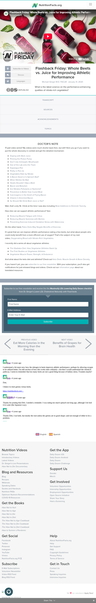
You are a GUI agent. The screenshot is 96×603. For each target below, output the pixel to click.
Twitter (5, 543)
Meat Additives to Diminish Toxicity (70, 206)
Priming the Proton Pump (21, 158)
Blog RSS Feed (8, 577)
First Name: (13, 299)
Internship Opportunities (60, 489)
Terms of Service (57, 558)
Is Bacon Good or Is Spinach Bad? (24, 176)
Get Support (55, 546)
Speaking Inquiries (58, 574)
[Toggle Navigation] (90, 4)
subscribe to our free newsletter (42, 264)
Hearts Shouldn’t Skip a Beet (22, 182)
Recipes (5, 479)
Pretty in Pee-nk (17, 170)
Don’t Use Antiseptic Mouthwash (24, 161)
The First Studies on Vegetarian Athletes (27, 251)
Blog (4, 476)
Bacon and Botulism (18, 185)
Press (52, 571)
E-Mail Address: (15, 310)
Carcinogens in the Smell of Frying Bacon (28, 194)
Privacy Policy (56, 555)
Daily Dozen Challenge (60, 463)
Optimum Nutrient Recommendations (18, 494)
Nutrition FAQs (8, 491)
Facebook (6, 540)
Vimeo (5, 555)
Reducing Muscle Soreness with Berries (27, 219)
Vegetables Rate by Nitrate (21, 173)
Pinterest (6, 546)
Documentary (15, 466)
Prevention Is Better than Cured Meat (26, 191)
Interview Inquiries (58, 577)
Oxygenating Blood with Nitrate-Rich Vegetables (32, 238)
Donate (53, 473)
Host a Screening (57, 501)
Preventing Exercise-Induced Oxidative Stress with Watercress (37, 222)
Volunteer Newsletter (11, 571)
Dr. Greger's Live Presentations (15, 463)
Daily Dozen (55, 460)
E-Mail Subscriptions (11, 568)
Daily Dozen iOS (57, 454)
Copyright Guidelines (59, 552)
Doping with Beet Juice (20, 155)
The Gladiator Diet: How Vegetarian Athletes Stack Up (33, 248)
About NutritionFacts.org (60, 540)
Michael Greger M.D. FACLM (54, 81)
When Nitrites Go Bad (19, 179)
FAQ (52, 549)
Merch (52, 476)
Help (52, 543)
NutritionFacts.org (50, 5)
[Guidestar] (3, 591)
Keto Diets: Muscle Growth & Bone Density (71, 259)
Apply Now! (88, 593)
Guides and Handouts (11, 488)
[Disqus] (48, 390)
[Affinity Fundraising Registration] (8, 591)
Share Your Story (57, 498)
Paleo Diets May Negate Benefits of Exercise (41, 227)
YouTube (5, 552)
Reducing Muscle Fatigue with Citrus (26, 216)
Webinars (6, 482)
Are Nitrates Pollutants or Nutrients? (25, 188)
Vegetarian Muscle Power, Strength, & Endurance (31, 254)
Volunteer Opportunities (60, 486)
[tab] (48, 100)
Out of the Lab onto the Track (23, 164)
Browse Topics (8, 454)
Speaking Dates (9, 485)
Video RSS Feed (9, 574)
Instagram (6, 549)
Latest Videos (8, 460)
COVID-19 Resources (11, 497)
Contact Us (55, 568)
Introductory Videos (10, 457)
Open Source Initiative (59, 495)
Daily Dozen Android (59, 457)
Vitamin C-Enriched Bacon (21, 197)
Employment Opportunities (61, 492)
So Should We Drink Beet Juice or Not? (27, 200)
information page (66, 267)
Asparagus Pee (16, 167)
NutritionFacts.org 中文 (12, 558)
